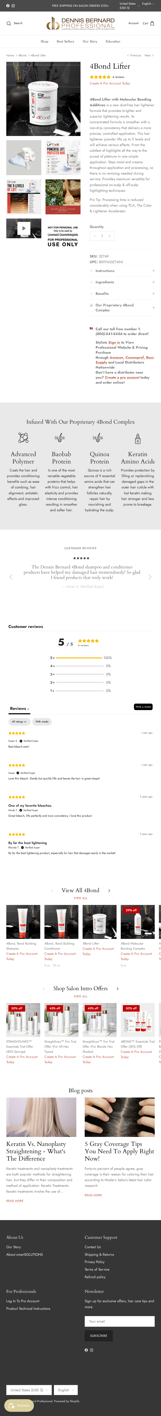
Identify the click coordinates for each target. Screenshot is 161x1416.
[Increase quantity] (110, 236)
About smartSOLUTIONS (24, 1254)
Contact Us (93, 1246)
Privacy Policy (94, 1261)
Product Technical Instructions (28, 1308)
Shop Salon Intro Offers (80, 988)
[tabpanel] (80, 790)
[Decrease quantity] (93, 236)
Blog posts (81, 1090)
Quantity (97, 226)
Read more (14, 1201)
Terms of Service (97, 1269)
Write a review (143, 707)
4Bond (22, 55)
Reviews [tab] (19, 708)
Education (113, 41)
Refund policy (95, 1276)
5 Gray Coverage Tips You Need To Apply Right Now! (119, 1151)
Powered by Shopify (66, 1401)
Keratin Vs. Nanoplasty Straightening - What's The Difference (36, 1151)
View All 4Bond (80, 890)
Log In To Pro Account (22, 1300)
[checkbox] (42, 722)
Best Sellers (65, 41)
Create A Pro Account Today (110, 83)
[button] (80, 658)
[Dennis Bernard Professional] (80, 23)
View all (80, 898)
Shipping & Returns (99, 1254)
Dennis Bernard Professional (34, 1401)
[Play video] (23, 228)
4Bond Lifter (38, 55)
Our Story (90, 41)
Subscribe (98, 1335)
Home (10, 55)
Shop (44, 41)
